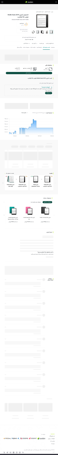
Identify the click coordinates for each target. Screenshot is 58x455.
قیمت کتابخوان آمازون (39, 11)
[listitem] (41, 183)
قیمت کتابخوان (47, 11)
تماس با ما (52, 441)
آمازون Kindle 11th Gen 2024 (45, 217)
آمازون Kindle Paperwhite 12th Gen (29, 218)
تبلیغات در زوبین (51, 438)
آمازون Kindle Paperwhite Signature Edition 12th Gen (13, 218)
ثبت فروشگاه (52, 436)
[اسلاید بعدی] (3, 183)
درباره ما (53, 443)
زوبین (52, 11)
